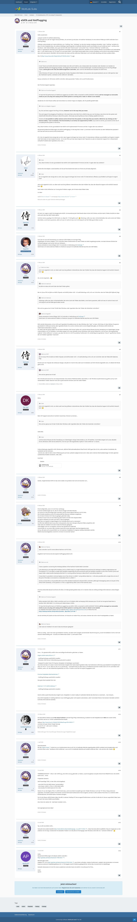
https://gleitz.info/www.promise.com (76, 609)
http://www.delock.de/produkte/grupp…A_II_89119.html (69, 829)
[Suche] (119, 2)
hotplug (37, 906)
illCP (24, 22)
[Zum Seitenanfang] (134, 919)
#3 (120, 210)
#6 (120, 349)
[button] (94, 2)
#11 (120, 649)
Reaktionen (20, 49)
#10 (120, 542)
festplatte (30, 906)
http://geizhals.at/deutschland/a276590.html (60, 862)
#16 (120, 851)
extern (23, 906)
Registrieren (112, 2)
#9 (120, 505)
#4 (120, 236)
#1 (120, 31)
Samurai (52, 384)
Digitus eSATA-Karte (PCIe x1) (46, 655)
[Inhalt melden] (119, 148)
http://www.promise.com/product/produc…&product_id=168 (57, 611)
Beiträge (20, 51)
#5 (120, 262)
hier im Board (45, 196)
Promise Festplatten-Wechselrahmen (48, 674)
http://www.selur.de (63, 196)
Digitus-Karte (45, 747)
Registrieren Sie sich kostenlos (71, 887)
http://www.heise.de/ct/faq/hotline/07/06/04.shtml (56, 56)
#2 (120, 155)
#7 (120, 394)
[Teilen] (121, 26)
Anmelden (104, 2)
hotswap (44, 906)
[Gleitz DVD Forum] (68, 8)
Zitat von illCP (45, 354)
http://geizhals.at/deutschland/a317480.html (50, 857)
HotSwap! (79, 245)
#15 (120, 822)
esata (18, 906)
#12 (120, 714)
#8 (120, 477)
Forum (73, 196)
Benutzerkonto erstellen (73, 892)
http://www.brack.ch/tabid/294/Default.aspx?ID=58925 (57, 722)
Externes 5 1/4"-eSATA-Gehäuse (46, 686)
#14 (120, 770)
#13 (120, 742)
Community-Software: (68, 919)
